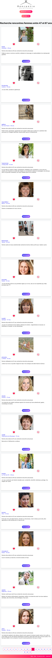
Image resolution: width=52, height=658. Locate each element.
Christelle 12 (5, 551)
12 (33, 649)
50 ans (8, 552)
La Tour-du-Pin (5, 475)
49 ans (9, 48)
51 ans (8, 397)
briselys (4, 473)
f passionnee (5, 163)
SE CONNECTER (26, 16)
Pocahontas (5, 85)
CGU (35, 656)
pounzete (4, 279)
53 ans (8, 87)
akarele (3, 396)
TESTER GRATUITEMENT (26, 11)
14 (38, 649)
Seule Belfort (5, 202)
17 (47, 649)
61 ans (8, 281)
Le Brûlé (4, 358)
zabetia (3, 590)
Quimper (4, 319)
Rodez (3, 552)
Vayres (3, 242)
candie (3, 434)
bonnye (4, 512)
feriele (3, 46)
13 (35, 649)
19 (24, 652)
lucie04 (3, 318)
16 (44, 649)
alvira (3, 628)
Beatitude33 (5, 240)
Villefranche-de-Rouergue (8, 436)
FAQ (32, 656)
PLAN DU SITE (41, 656)
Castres (4, 87)
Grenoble (4, 48)
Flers (3, 513)
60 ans (12, 125)
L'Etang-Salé (5, 164)
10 (27, 649)
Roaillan (4, 630)
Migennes (4, 591)
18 (50, 649)
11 (30, 649)
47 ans (9, 319)
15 (41, 649)
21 (30, 652)
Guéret (3, 281)
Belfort (3, 203)
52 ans (11, 164)
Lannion (4, 397)
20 (27, 652)
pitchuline (4, 357)
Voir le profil (26, 61)
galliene (4, 124)
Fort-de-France (5, 125)
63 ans (8, 242)
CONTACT (48, 656)
